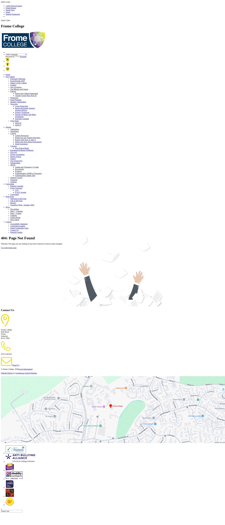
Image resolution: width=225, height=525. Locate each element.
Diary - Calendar (16, 211)
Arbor (8, 12)
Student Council (16, 178)
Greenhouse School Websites (26, 373)
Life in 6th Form (16, 201)
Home (8, 75)
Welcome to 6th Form (18, 199)
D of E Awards (20, 192)
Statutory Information (18, 102)
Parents (8, 127)
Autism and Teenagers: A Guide (27, 167)
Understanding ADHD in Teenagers (28, 173)
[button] (7, 61)
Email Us (15, 365)
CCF (17, 190)
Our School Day (16, 161)
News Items (14, 220)
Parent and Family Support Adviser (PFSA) (25, 109)
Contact (8, 222)
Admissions (14, 129)
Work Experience (21, 144)
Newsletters (14, 209)
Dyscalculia (19, 169)
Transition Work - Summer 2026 (22, 205)
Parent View (10, 10)
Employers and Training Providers (27, 138)
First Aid (13, 152)
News (8, 207)
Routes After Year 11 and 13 (25, 140)
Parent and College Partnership (26, 94)
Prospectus (14, 98)
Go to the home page (8, 248)
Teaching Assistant (22, 119)
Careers (13, 133)
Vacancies (14, 104)
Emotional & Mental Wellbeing (21, 150)
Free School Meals (22, 148)
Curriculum (10, 184)
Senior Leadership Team (19, 228)
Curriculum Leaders (17, 226)
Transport (13, 180)
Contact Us (14, 230)
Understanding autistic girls (25, 176)
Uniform (13, 182)
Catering (13, 146)
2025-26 (18, 123)
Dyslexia (18, 171)
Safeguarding (15, 163)
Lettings (13, 85)
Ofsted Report (11, 8)
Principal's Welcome (17, 79)
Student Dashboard (13, 14)
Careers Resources (22, 136)
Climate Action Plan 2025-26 (26, 96)
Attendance (14, 131)
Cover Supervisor (21, 106)
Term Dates (14, 121)
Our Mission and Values (19, 89)
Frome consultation (17, 155)
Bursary (13, 203)
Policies (13, 91)
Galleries (13, 216)
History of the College (18, 83)
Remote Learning (16, 186)
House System (15, 157)
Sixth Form (10, 197)
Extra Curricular (16, 188)
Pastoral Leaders (16, 232)
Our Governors (16, 87)
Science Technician (22, 112)
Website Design (7, 373)
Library (13, 159)
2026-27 (18, 125)
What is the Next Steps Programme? (28, 142)
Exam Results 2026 (17, 81)
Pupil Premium (15, 100)
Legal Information (25, 369)
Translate (23, 57)
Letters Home (15, 218)
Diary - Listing (15, 213)
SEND (12, 165)
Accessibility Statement (19, 224)
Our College (10, 77)
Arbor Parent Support (14, 6)
